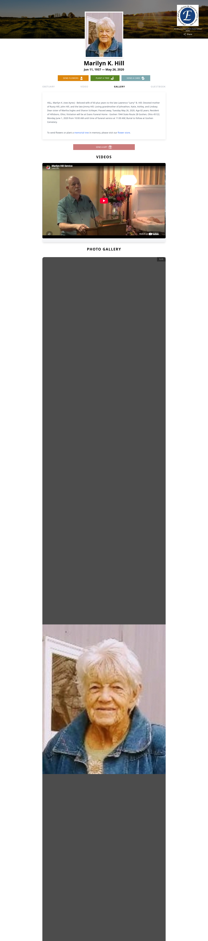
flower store (124, 132)
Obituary (48, 86)
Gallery (119, 86)
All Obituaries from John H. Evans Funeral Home (188, 30)
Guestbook (158, 86)
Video (84, 86)
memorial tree (81, 132)
